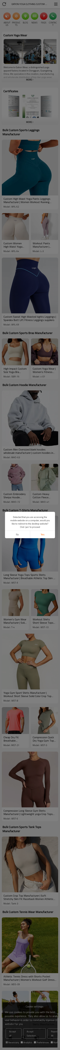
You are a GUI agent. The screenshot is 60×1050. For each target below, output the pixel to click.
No (17, 534)
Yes (42, 534)
